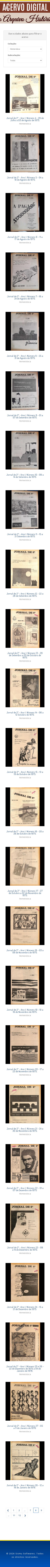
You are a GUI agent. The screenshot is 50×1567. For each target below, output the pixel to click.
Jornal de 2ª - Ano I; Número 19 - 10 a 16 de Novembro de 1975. (25, 1010)
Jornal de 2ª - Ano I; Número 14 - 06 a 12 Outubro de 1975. (25, 713)
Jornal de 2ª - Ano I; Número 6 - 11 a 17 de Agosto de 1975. (25, 238)
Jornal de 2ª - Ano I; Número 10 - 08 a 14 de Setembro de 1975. (25, 475)
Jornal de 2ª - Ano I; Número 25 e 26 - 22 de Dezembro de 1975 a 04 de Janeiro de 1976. (25, 1368)
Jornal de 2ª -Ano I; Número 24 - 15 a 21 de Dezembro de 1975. (25, 1308)
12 (19, 1515)
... (25, 1510)
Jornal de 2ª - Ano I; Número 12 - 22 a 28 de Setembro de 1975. (25, 594)
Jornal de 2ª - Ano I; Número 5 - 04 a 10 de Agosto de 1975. (25, 178)
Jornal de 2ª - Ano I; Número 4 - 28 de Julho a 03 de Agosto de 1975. (25, 119)
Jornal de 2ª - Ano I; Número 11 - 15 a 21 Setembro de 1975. (25, 535)
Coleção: (12, 43)
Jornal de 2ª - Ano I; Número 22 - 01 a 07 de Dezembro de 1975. (25, 1189)
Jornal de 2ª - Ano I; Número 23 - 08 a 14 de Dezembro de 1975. (25, 1248)
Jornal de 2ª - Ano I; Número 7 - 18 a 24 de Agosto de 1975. (25, 297)
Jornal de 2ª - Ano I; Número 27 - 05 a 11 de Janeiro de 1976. (25, 1426)
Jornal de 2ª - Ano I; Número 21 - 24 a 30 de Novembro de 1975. (25, 1129)
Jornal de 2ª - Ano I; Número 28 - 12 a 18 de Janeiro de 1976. (25, 1486)
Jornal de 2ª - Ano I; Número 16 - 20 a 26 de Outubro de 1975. (25, 832)
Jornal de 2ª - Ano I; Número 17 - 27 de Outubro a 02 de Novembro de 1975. (25, 893)
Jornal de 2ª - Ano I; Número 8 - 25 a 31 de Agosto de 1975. (25, 356)
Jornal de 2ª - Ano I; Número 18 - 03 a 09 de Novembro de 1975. (25, 951)
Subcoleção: (14, 55)
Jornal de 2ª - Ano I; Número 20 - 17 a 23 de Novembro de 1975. (25, 1070)
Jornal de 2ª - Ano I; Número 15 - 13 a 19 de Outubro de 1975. (25, 773)
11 (14, 1515)
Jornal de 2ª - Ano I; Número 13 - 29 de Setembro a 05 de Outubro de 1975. (25, 655)
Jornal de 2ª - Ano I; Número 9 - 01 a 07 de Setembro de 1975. (25, 416)
